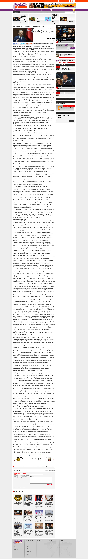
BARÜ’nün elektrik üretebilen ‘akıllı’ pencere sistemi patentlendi (28, 503)
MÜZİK (33, 10)
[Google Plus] (29, 44)
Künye (15, 545)
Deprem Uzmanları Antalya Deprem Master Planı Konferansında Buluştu (18, 518)
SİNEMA (28, 10)
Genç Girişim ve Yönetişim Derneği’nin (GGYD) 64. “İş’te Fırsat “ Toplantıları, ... (39, 535)
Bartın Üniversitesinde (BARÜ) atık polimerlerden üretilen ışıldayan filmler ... (28, 506)
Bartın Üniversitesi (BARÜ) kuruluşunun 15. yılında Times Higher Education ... (39, 520)
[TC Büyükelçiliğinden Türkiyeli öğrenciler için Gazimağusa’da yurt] (49, 461)
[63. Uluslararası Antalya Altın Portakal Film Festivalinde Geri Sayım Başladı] (63, 21)
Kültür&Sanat (29, 551)
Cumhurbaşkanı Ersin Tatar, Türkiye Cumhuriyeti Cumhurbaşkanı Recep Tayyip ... (39, 507)
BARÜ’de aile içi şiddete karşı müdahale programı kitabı (28, 531)
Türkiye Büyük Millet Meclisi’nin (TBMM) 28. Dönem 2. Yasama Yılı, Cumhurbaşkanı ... (28, 520)
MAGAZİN (21, 10)
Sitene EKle (16, 549)
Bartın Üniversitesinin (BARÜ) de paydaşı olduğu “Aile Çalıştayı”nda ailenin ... (18, 535)
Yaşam (28, 554)
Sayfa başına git (44, 454)
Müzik (28, 545)
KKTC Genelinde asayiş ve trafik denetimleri (18, 503)
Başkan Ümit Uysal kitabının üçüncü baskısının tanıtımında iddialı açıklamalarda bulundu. (66, 69)
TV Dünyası (28, 546)
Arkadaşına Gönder (25, 454)
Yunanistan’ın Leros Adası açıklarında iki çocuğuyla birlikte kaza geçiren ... (49, 534)
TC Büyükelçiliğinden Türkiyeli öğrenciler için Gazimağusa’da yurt (41, 459)
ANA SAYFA (14, 10)
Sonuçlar (58, 120)
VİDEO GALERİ (51, 10)
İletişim (15, 546)
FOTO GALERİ (44, 10)
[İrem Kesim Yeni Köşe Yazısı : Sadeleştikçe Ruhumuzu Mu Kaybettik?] (32, 21)
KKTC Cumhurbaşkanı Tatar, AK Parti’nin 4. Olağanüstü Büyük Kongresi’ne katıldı (39, 504)
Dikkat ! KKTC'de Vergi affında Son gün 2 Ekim (49, 517)
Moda (27, 548)
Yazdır (31, 454)
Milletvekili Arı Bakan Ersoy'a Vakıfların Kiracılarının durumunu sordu (49, 504)
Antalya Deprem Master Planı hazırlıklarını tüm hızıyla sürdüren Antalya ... (18, 521)
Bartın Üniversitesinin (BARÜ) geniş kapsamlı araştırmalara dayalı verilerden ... (27, 534)
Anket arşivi (64, 120)
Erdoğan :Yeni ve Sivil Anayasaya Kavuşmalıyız (28, 517)
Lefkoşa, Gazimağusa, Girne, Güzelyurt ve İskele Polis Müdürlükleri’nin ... (18, 505)
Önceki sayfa (36, 454)
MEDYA (38, 10)
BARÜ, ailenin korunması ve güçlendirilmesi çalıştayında (16, 532)
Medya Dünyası (29, 549)
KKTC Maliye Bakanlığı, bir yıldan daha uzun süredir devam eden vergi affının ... (49, 520)
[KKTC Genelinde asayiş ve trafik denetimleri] (18, 461)
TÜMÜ (58, 10)
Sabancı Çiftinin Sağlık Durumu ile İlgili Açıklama (49, 531)
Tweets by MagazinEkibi (60, 103)
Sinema (28, 543)
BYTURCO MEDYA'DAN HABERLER (66, 60)
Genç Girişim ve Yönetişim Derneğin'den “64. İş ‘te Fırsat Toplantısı (39, 532)
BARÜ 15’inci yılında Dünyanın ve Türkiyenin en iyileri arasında (39, 517)
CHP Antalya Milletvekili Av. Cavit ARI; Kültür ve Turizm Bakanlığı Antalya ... (49, 507)
